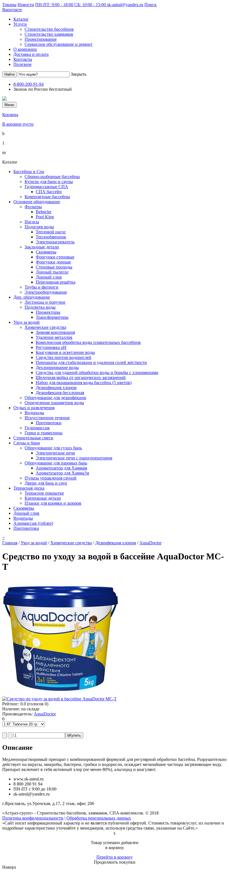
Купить (74, 735)
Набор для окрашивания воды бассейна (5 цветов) (84, 382)
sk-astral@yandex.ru (125, 4)
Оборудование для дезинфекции (55, 397)
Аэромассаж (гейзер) (33, 523)
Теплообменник (51, 236)
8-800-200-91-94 (28, 84)
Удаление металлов (54, 337)
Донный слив (49, 277)
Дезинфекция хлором (56, 387)
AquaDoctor (150, 542)
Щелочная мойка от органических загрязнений (81, 377)
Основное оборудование (36, 201)
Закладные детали (42, 247)
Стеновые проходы (54, 267)
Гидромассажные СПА (46, 186)
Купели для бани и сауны (49, 181)
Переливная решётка (55, 282)
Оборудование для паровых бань (56, 463)
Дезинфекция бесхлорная (60, 392)
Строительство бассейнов (49, 29)
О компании (25, 49)
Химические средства (45, 327)
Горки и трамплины (44, 432)
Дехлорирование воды (57, 367)
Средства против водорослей (63, 357)
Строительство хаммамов (49, 34)
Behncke (43, 211)
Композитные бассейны (47, 196)
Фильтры (33, 206)
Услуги (20, 24)
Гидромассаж (37, 427)
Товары (9, 4)
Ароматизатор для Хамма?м (62, 473)
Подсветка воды (40, 307)
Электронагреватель (55, 241)
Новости (26, 4)
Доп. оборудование (31, 297)
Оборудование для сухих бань (53, 447)
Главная (9, 542)
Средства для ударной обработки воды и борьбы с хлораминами (97, 372)
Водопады (34, 412)
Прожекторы (48, 312)
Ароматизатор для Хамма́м (61, 468)
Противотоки (48, 422)
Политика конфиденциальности (32, 818)
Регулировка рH (51, 347)
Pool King (45, 216)
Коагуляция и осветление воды (65, 352)
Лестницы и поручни (45, 302)
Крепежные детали (43, 498)
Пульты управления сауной (51, 478)
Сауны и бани (26, 442)
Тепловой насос (51, 231)
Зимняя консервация (55, 332)
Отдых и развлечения (33, 407)
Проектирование (41, 39)
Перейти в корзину (114, 857)
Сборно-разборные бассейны (52, 176)
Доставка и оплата (31, 54)
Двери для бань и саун (46, 483)
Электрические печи (55, 453)
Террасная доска (28, 488)
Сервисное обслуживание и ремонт (58, 44)
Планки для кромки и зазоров (53, 503)
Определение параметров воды (54, 402)
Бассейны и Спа (28, 171)
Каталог (21, 19)
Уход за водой (26, 322)
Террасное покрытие (44, 493)
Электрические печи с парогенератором (74, 458)
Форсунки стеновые (55, 257)
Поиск (150, 4)
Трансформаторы (52, 317)
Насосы (32, 221)
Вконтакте (12, 9)
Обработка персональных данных (98, 818)
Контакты (22, 59)
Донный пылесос (52, 272)
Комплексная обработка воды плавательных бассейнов (88, 342)
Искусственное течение (47, 417)
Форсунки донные (53, 262)
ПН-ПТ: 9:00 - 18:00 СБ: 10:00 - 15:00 (71, 4)
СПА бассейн (49, 191)
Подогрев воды (39, 226)
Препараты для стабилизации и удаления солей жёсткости (91, 362)
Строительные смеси (33, 437)
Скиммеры (46, 252)
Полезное (22, 64)
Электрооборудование (46, 292)
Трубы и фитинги (41, 287)
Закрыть (78, 74)
